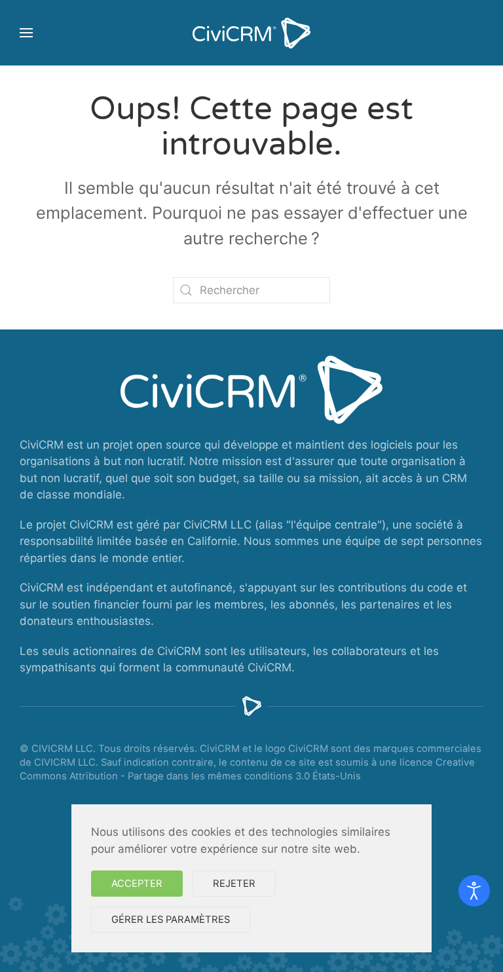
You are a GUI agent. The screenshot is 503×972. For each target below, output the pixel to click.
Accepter (136, 883)
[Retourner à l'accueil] (251, 32)
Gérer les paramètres (170, 919)
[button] (26, 32)
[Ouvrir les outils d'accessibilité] (474, 891)
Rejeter (234, 883)
